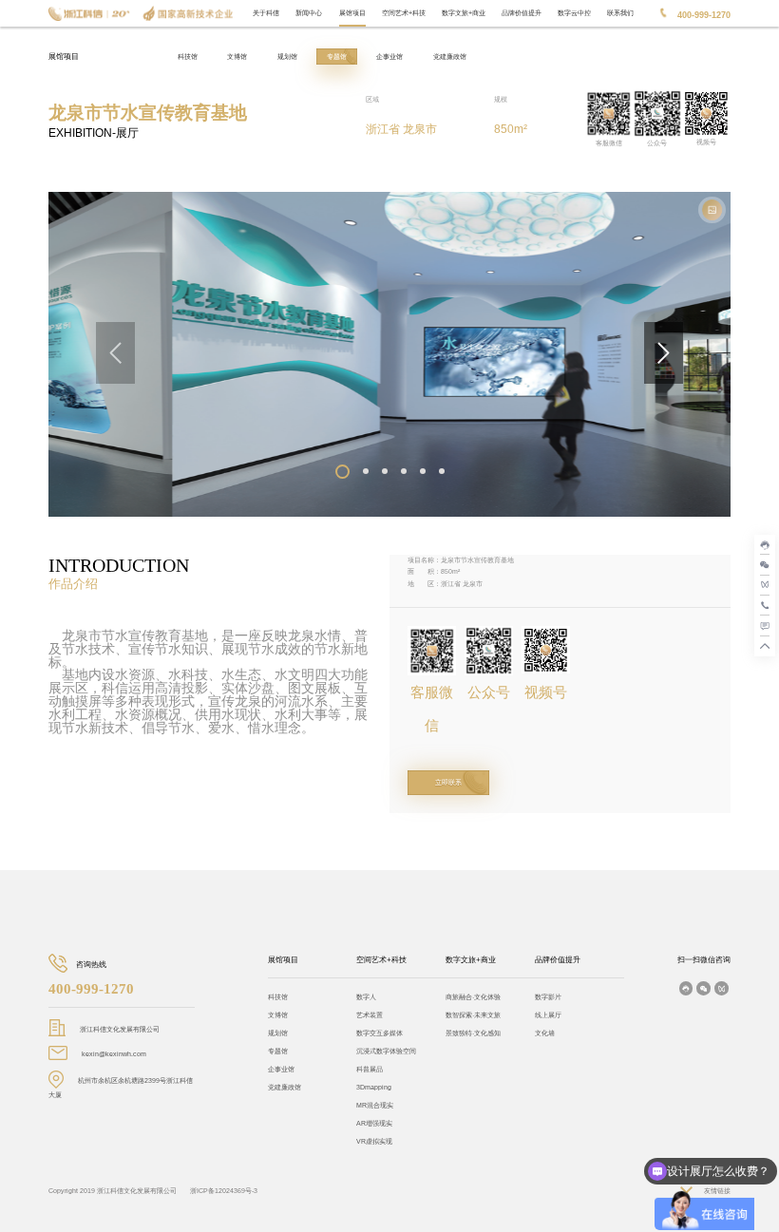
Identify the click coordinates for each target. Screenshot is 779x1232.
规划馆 (287, 56)
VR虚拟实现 (374, 1141)
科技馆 (188, 56)
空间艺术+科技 (404, 12)
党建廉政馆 (449, 56)
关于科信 (266, 12)
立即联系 (448, 782)
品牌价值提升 (522, 12)
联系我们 (620, 12)
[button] (342, 471)
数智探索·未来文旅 (473, 1015)
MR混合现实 (374, 1105)
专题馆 (337, 56)
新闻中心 (308, 12)
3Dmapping (373, 1087)
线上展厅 (548, 1015)
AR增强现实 (374, 1123)
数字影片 (548, 997)
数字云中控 (574, 12)
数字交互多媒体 (379, 1033)
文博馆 (237, 56)
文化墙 (545, 1033)
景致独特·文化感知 (473, 1033)
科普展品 (369, 1069)
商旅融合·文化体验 (473, 997)
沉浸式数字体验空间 (386, 1051)
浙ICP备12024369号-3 (223, 1190)
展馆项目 (352, 12)
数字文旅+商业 (463, 12)
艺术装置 (369, 1015)
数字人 (366, 997)
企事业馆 (389, 56)
